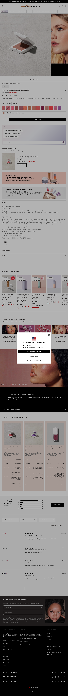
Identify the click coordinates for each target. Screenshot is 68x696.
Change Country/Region (34, 360)
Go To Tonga (34, 356)
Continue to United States (34, 351)
